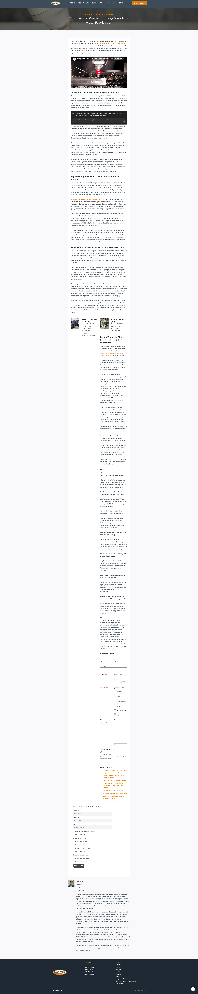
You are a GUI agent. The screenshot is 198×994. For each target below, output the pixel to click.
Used (79, 3)
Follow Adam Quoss (81, 841)
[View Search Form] (127, 3)
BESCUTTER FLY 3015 (119, 320)
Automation (86, 3)
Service (118, 974)
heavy (102, 133)
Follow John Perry (80, 838)
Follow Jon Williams (81, 862)
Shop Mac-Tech (121, 979)
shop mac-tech (139, 3)
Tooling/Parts (120, 712)
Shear (118, 696)
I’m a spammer (106, 752)
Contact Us (119, 983)
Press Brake (120, 694)
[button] (193, 989)
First (101, 661)
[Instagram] (138, 990)
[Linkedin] (142, 990)
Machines (119, 969)
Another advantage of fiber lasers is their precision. (87, 199)
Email (74, 824)
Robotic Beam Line (121, 701)
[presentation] (75, 323)
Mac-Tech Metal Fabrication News (127, 981)
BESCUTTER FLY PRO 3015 (89, 320)
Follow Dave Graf (80, 845)
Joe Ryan (79, 882)
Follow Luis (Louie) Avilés (82, 848)
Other (118, 715)
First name (76, 810)
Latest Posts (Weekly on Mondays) (85, 831)
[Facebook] (135, 990)
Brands (118, 972)
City (115, 679)
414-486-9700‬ (89, 972)
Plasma (119, 703)
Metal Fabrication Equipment (103, 14)
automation (103, 377)
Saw (118, 699)
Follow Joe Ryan (80, 834)
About (118, 967)
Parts (117, 976)
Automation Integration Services (122, 709)
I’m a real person (107, 754)
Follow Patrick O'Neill (81, 855)
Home (118, 965)
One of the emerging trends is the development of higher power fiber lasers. (112, 353)
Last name (76, 817)
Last (115, 661)
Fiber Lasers (89, 14)
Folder (118, 706)
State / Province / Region (123, 681)
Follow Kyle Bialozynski (82, 858)
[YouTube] (145, 990)
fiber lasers (84, 50)
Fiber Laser (119, 691)
